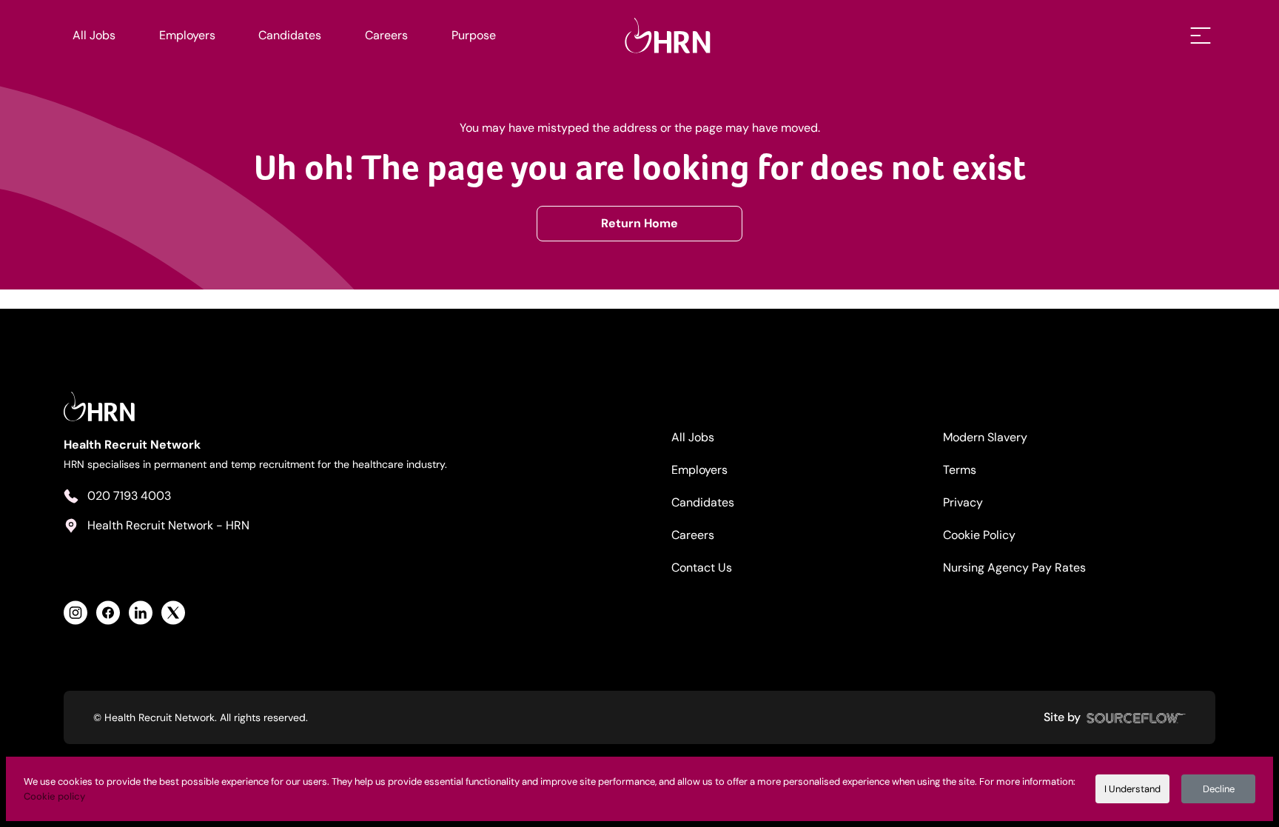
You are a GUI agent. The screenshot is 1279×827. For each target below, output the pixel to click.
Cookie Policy (979, 535)
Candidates (289, 35)
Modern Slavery (985, 437)
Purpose (473, 35)
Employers (187, 35)
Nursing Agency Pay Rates (1014, 567)
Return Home (639, 223)
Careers (386, 35)
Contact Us (701, 567)
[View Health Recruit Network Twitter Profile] (173, 612)
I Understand (1132, 789)
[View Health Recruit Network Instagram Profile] (75, 612)
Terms (959, 470)
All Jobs (94, 35)
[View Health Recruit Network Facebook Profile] (108, 612)
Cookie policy (54, 796)
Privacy (963, 502)
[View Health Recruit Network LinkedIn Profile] (140, 612)
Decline (1219, 789)
